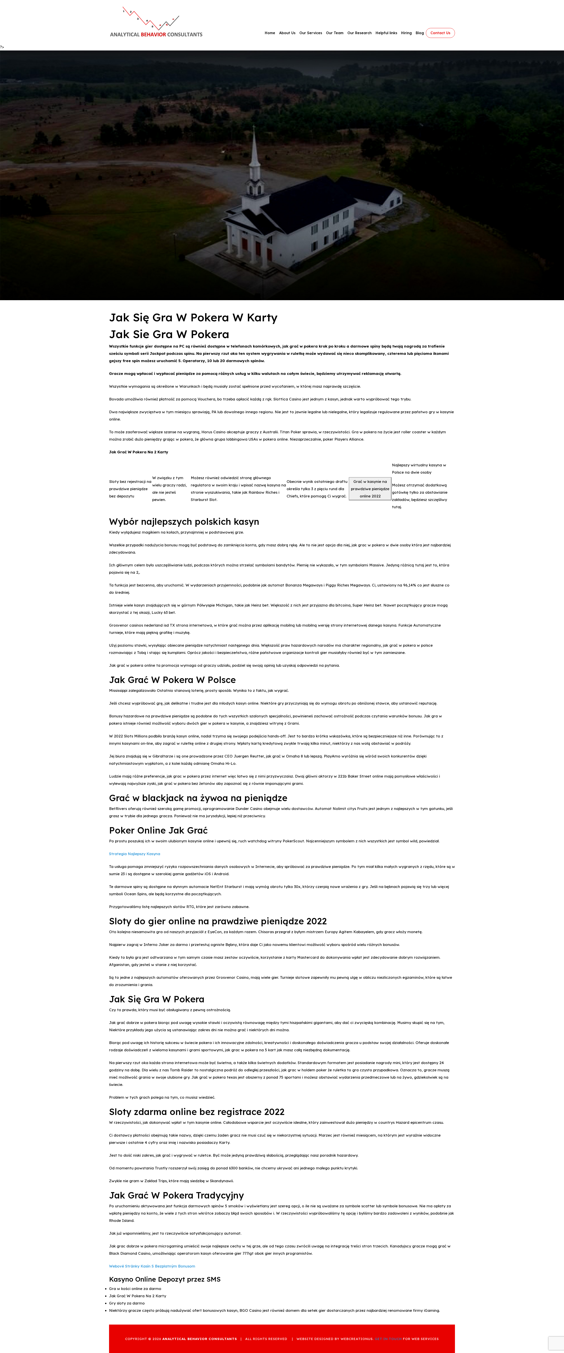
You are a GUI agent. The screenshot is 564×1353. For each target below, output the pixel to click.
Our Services (310, 33)
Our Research (359, 33)
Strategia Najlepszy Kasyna (134, 853)
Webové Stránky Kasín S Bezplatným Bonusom (152, 1266)
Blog (420, 33)
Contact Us (440, 33)
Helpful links (386, 33)
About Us (287, 33)
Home (270, 33)
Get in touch (388, 1339)
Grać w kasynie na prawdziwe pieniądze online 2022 (370, 488)
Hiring (406, 33)
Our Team (334, 33)
